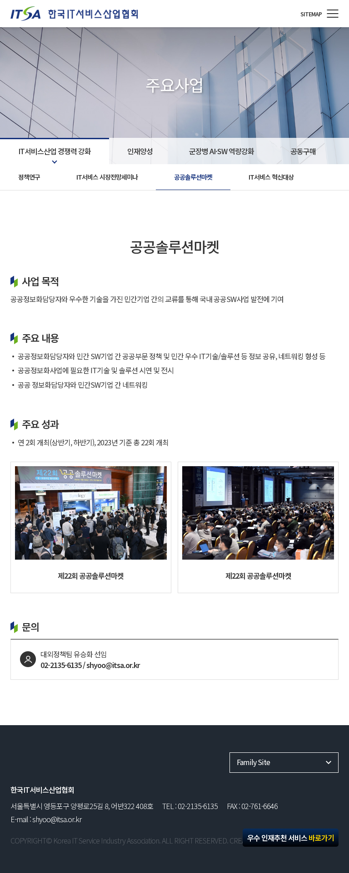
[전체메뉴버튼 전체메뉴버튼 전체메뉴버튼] (333, 13)
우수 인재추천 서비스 (290, 837)
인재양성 (140, 151)
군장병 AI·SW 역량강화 (221, 151)
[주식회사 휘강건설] (85, 13)
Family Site (253, 761)
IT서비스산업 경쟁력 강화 (54, 151)
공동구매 (303, 151)
